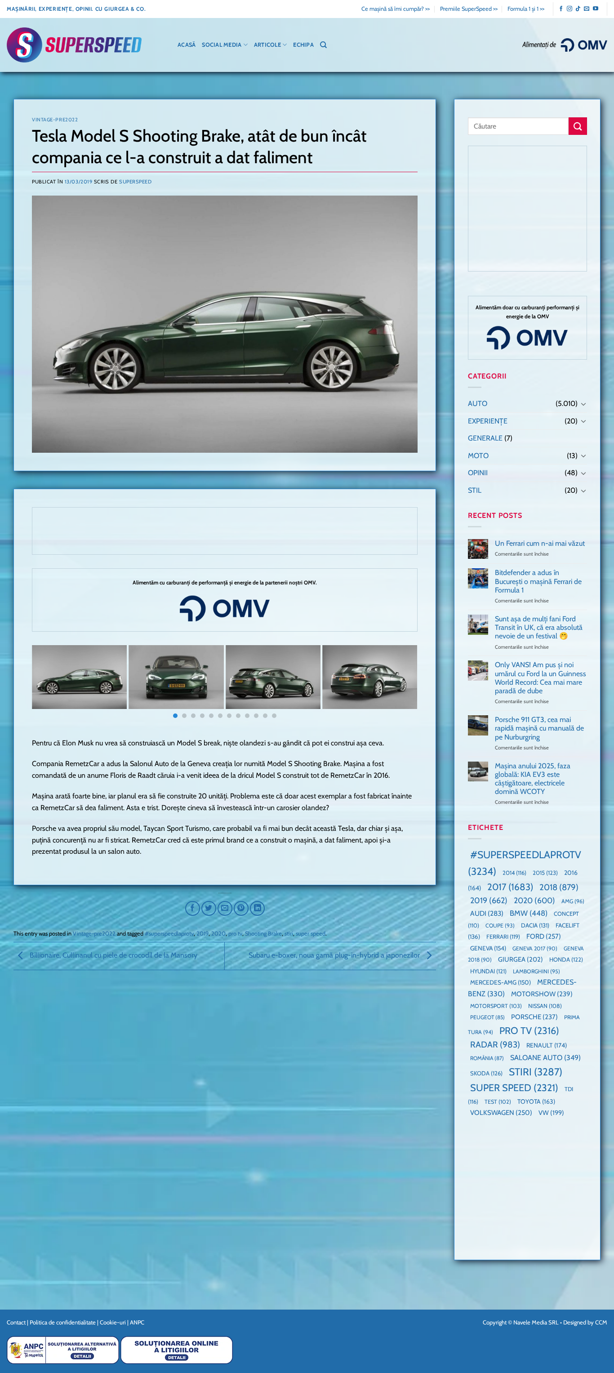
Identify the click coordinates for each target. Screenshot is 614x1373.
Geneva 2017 (534, 948)
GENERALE (485, 438)
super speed (310, 933)
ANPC (137, 1322)
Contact (16, 1322)
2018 (558, 887)
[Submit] (578, 126)
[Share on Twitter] (208, 908)
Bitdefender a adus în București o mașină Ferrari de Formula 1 (537, 581)
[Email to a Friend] (225, 908)
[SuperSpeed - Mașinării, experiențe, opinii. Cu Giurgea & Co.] (74, 45)
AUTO (477, 403)
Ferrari (503, 936)
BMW (528, 913)
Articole (267, 44)
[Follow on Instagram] (569, 9)
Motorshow (542, 994)
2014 (514, 872)
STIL (474, 490)
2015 (545, 872)
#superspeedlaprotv (169, 933)
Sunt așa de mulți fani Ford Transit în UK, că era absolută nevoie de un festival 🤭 (538, 627)
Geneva (488, 948)
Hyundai (488, 971)
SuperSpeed (135, 181)
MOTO (478, 455)
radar (495, 1044)
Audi (486, 913)
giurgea (520, 959)
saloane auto (545, 1057)
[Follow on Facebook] (561, 9)
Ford (543, 936)
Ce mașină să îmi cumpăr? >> (395, 8)
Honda (566, 959)
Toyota (536, 1101)
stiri (289, 933)
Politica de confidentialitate (63, 1322)
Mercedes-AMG (500, 982)
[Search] (323, 44)
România (487, 1058)
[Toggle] (583, 403)
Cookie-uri (113, 1322)
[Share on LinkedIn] (257, 908)
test (498, 1101)
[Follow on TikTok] (578, 9)
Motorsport (496, 1006)
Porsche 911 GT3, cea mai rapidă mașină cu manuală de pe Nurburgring (538, 728)
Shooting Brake (263, 933)
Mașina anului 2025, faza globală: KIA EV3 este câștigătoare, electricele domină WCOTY (532, 779)
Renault (546, 1045)
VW (551, 1113)
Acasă (187, 44)
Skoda (486, 1073)
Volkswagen (501, 1112)
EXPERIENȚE (487, 421)
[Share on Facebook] (192, 908)
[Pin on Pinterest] (241, 908)
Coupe (500, 925)
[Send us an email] (586, 9)
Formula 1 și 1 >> (525, 8)
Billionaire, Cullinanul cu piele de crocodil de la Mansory (112, 955)
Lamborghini (536, 971)
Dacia (535, 925)
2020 (218, 933)
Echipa (303, 44)
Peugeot (487, 1017)
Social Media (221, 44)
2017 (510, 886)
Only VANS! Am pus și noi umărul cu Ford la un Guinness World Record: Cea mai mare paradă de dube (540, 677)
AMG (572, 901)
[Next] (399, 683)
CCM (601, 1322)
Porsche (534, 1017)
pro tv (235, 933)
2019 (202, 933)
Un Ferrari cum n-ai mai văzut (539, 543)
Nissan (545, 1006)
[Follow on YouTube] (595, 9)
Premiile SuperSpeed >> (469, 8)
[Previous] (50, 683)
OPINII (478, 472)
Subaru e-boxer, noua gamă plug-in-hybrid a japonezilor (335, 955)
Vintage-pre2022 (55, 119)
